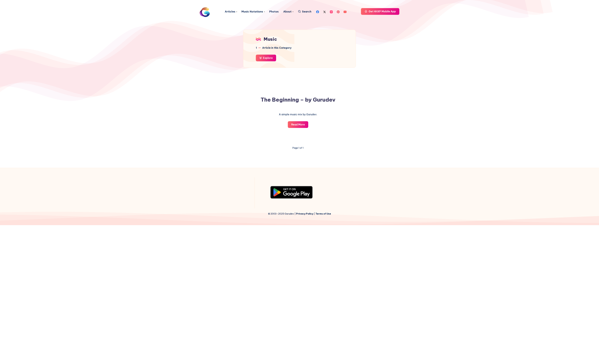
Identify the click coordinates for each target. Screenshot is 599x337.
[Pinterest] (338, 11)
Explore (267, 57)
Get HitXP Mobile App (382, 11)
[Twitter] (324, 11)
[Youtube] (345, 11)
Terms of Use (323, 213)
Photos (274, 11)
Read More (299, 125)
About (287, 11)
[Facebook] (317, 11)
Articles (230, 11)
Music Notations (252, 11)
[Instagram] (331, 11)
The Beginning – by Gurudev (298, 99)
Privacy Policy (304, 213)
